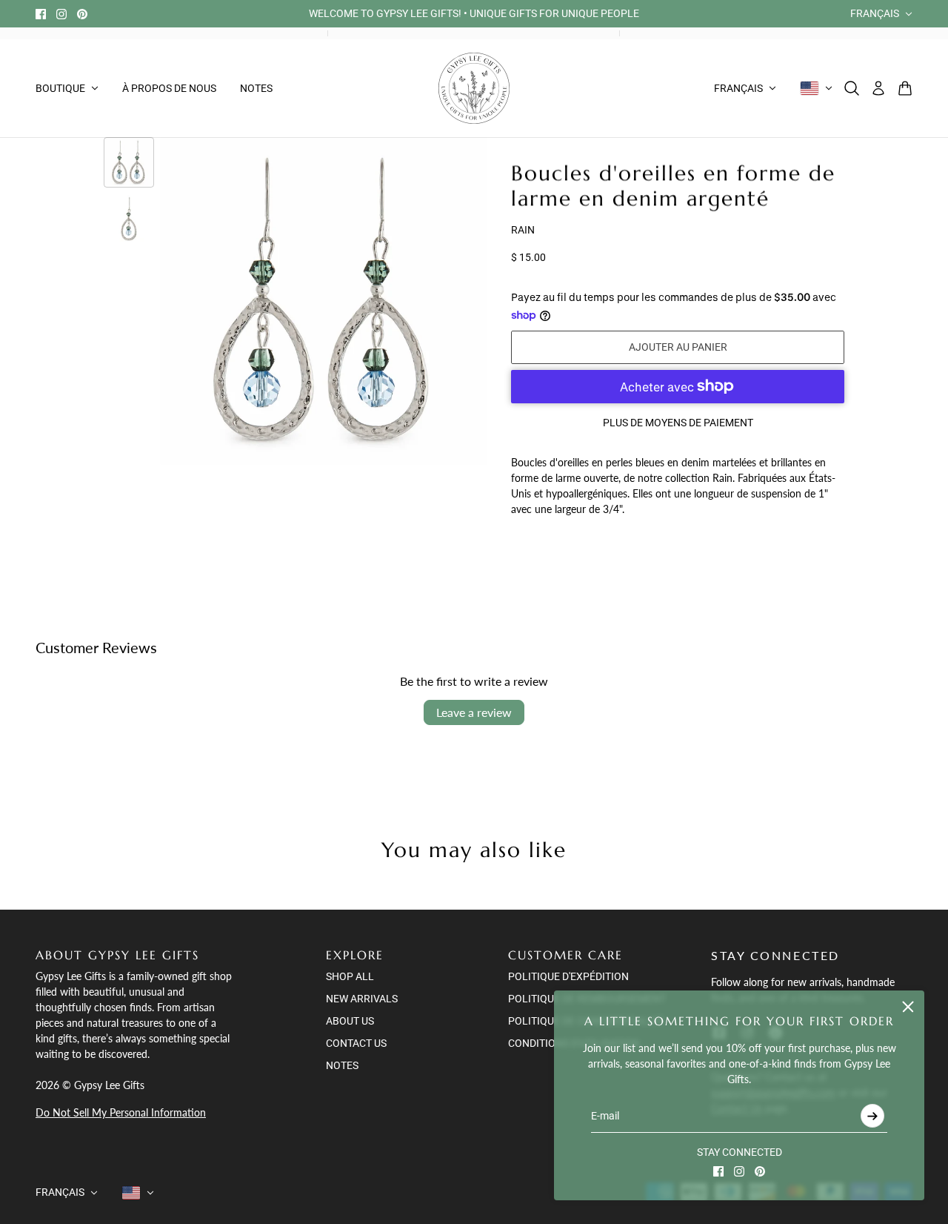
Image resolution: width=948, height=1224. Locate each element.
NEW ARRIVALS (362, 999)
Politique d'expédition (568, 976)
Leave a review (474, 712)
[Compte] (878, 88)
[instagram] (61, 14)
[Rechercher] (851, 88)
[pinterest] (82, 14)
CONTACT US (356, 1043)
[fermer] (908, 1006)
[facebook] (41, 14)
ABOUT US (350, 1021)
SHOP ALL (350, 976)
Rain (523, 230)
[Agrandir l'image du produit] (323, 301)
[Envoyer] (872, 1116)
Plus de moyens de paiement (678, 423)
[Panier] (905, 88)
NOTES (342, 1065)
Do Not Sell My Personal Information (121, 1112)
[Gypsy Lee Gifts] (474, 88)
